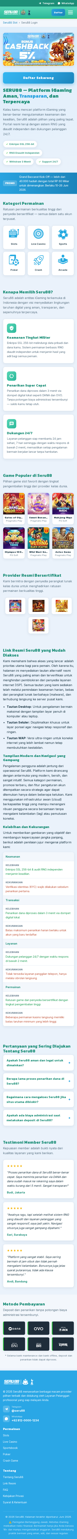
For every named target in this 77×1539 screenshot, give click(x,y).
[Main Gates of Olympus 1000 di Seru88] (14, 538)
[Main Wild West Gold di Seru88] (38, 538)
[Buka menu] (70, 12)
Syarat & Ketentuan (15, 1502)
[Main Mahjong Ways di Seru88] (63, 503)
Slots (6, 1435)
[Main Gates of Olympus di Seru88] (14, 503)
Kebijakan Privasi (13, 1495)
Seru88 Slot (10, 22)
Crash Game (10, 1460)
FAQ (5, 1489)
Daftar (58, 12)
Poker (6, 1454)
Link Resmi (9, 1483)
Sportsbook (10, 1448)
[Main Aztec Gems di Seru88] (63, 538)
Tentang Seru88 (13, 1477)
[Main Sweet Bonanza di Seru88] (38, 503)
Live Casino (10, 1441)
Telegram (48, 3)
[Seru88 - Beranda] (17, 12)
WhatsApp (67, 3)
